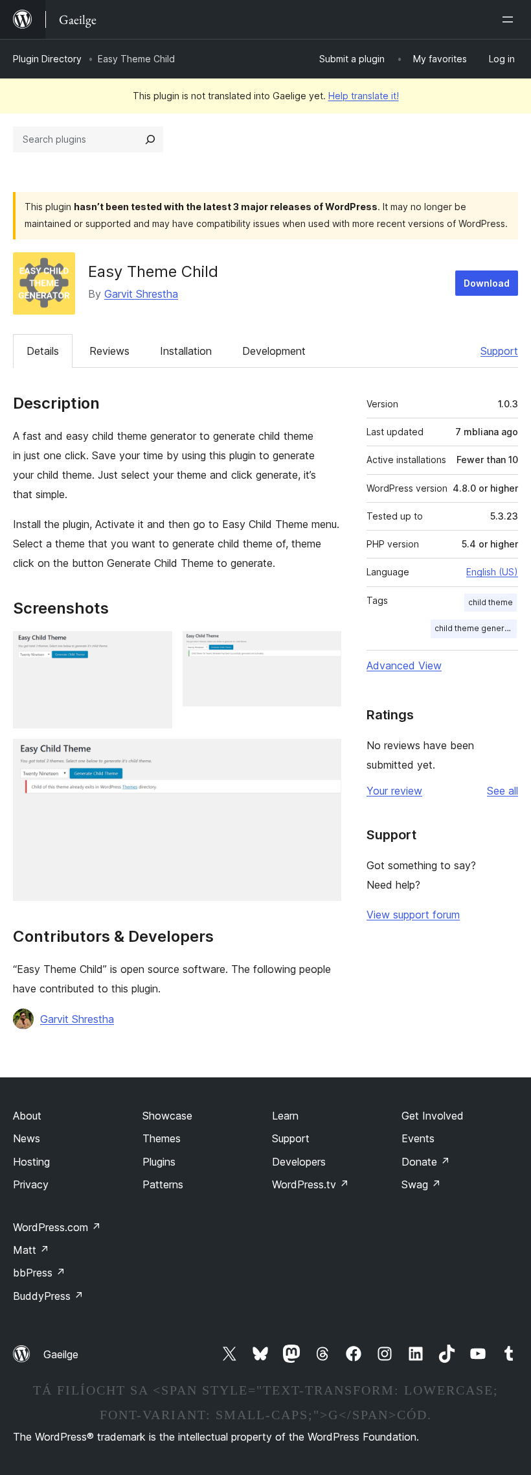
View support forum (413, 914)
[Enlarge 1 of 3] (154, 648)
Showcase (167, 1115)
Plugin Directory (47, 58)
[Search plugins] (150, 139)
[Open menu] (510, 19)
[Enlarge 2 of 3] (323, 648)
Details (43, 350)
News (26, 1138)
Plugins (158, 1161)
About (27, 1115)
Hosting (31, 1161)
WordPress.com (57, 1227)
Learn (285, 1115)
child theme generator (476, 628)
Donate (425, 1161)
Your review (394, 790)
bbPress (39, 1272)
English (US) (492, 571)
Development (274, 350)
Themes (161, 1138)
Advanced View (404, 665)
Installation (186, 350)
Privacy (31, 1184)
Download (487, 283)
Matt (31, 1249)
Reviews (109, 350)
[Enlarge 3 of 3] (323, 756)
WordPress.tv (310, 1184)
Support (499, 350)
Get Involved (432, 1115)
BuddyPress (48, 1295)
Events (418, 1138)
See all (502, 790)
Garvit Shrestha (141, 293)
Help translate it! (363, 95)
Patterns (162, 1184)
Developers (299, 1161)
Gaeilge (60, 1354)
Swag (421, 1184)
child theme (490, 602)
